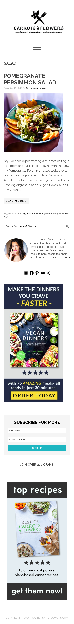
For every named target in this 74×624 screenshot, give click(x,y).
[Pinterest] (37, 273)
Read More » (16, 200)
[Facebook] (31, 273)
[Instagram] (26, 273)
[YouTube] (42, 273)
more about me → (59, 257)
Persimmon (32, 213)
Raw (55, 213)
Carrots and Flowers (37, 20)
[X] (48, 273)
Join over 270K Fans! (37, 464)
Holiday (21, 213)
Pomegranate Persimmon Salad (30, 79)
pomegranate (45, 213)
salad (61, 213)
